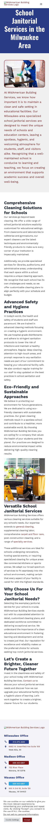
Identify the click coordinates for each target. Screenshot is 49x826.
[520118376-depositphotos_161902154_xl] (24, 727)
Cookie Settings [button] (12, 820)
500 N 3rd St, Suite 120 (20, 788)
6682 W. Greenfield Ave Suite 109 (24, 746)
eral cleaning (26, 526)
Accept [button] (27, 820)
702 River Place (16, 767)
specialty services (22, 541)
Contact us (29, 680)
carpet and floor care (32, 534)
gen (18, 526)
